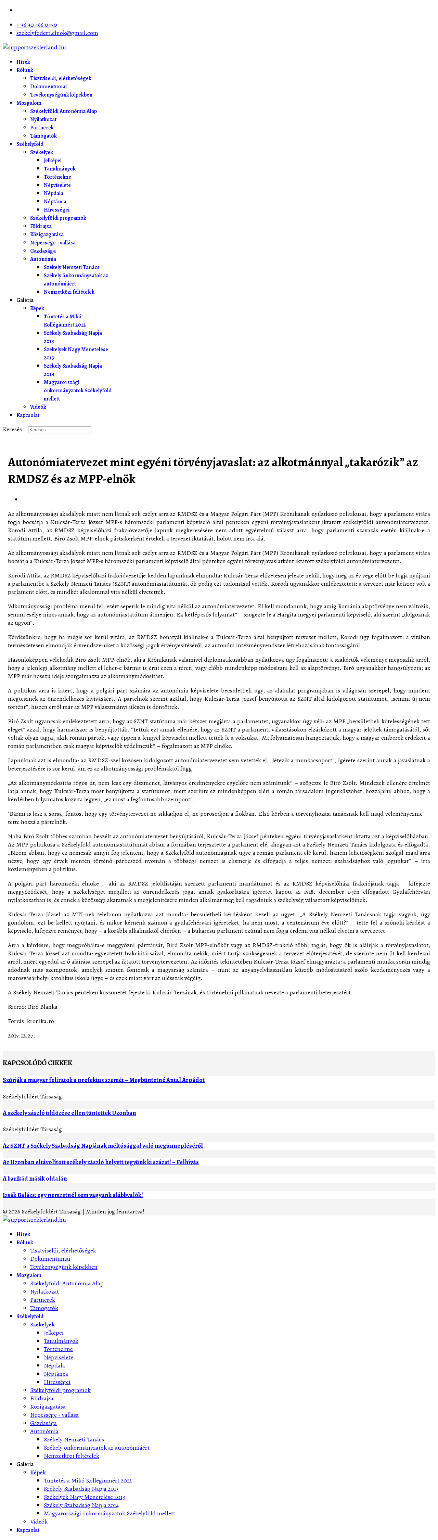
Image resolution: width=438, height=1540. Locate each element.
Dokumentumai (48, 86)
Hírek (23, 62)
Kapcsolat (27, 415)
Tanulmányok (60, 169)
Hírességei (56, 210)
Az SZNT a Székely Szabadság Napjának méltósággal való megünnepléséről (103, 1146)
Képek (37, 308)
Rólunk (24, 70)
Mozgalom (28, 103)
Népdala (53, 193)
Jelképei (53, 160)
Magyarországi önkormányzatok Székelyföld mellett (78, 391)
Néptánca (55, 201)
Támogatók (43, 136)
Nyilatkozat (43, 119)
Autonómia (43, 259)
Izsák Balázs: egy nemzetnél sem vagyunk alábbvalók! (73, 1195)
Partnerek (42, 127)
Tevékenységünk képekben (61, 95)
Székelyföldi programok (58, 218)
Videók (38, 407)
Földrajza (41, 226)
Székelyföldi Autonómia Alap (63, 111)
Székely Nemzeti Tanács (72, 267)
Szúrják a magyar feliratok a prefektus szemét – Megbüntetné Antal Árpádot (104, 1080)
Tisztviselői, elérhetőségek (60, 78)
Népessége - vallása (53, 242)
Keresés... (15, 429)
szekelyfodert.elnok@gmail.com (57, 33)
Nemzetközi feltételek (69, 292)
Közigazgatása (47, 234)
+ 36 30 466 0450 (36, 25)
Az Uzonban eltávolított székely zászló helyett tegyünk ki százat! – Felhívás (101, 1162)
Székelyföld (29, 144)
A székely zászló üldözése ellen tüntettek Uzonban (69, 1113)
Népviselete (57, 185)
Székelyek (41, 152)
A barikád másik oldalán (35, 1178)
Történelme (57, 177)
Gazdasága (43, 251)
